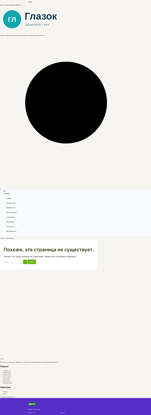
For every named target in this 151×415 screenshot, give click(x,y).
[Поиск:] (16, 262)
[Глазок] (75, 33)
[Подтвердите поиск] (25, 262)
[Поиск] (75, 187)
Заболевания (34, 35)
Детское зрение (19, 35)
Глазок (6, 193)
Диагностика (41, 35)
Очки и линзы (27, 35)
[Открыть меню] (75, 189)
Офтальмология (11, 231)
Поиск (20, 5)
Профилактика (11, 35)
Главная (8, 198)
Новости (63, 412)
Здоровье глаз (3, 35)
